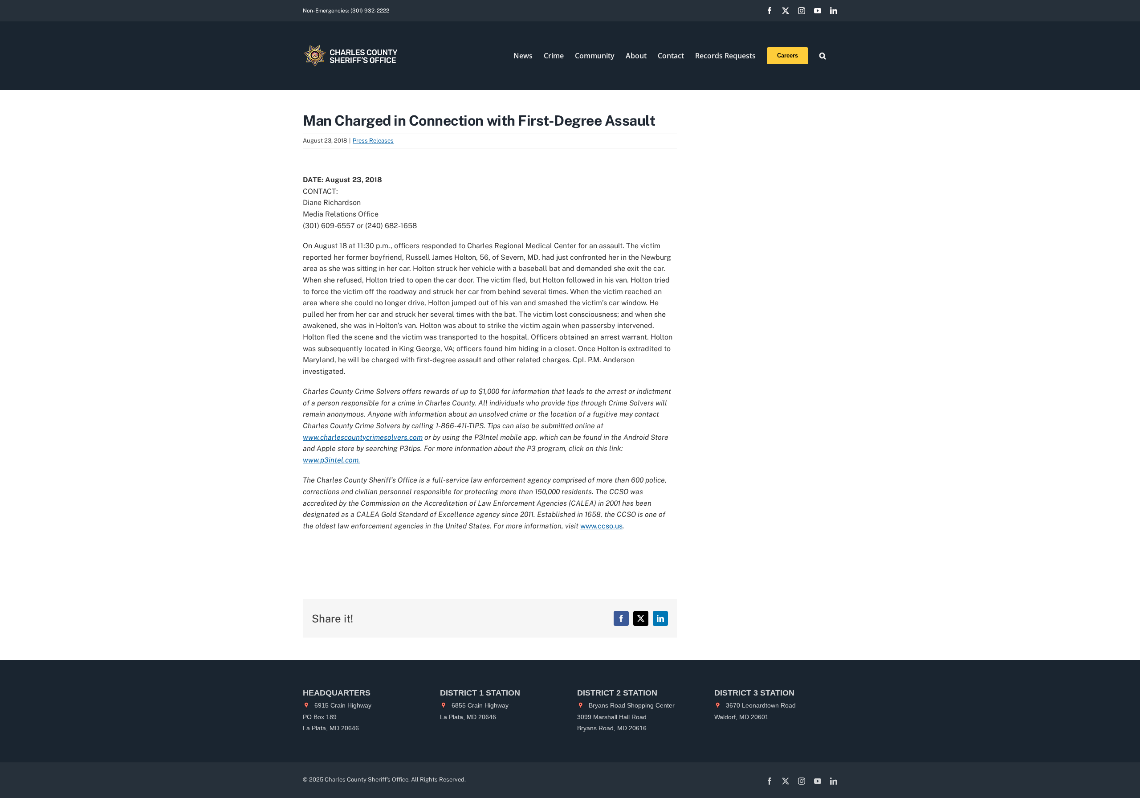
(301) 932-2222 (369, 11)
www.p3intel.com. (331, 460)
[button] (822, 56)
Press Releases (373, 140)
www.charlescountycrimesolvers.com (363, 437)
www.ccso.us (601, 526)
